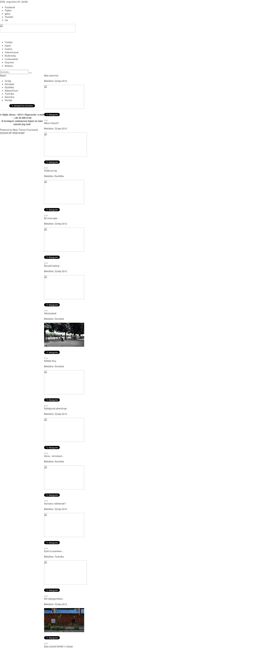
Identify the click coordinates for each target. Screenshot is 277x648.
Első (46, 646)
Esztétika (59, 176)
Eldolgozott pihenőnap (55, 408)
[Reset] (30, 72)
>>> (46, 120)
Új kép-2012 (61, 80)
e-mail (41, 114)
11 (64, 646)
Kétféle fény (50, 360)
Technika (59, 556)
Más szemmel (51, 75)
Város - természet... (54, 456)
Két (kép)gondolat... (54, 598)
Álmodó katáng (51, 265)
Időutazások (50, 313)
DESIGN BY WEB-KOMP (12, 133)
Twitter (8, 10)
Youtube (9, 16)
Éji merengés (50, 218)
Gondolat (59, 318)
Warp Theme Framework (25, 129)
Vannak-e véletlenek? (55, 503)
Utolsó (69, 646)
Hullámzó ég (50, 170)
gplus (7, 13)
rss (6, 20)
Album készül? (51, 123)
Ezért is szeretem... (54, 551)
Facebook (10, 7)
